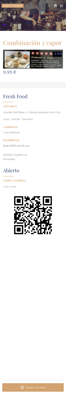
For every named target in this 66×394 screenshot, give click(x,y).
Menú (61, 6)
